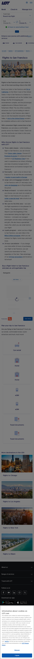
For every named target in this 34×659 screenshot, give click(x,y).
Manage (17, 650)
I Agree (17, 655)
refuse (7, 641)
